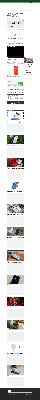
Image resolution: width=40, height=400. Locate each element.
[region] (15, 105)
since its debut (20, 40)
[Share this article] (7, 29)
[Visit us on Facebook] (22, 0)
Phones (12, 2)
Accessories (26, 2)
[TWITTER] (10, 96)
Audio (29, 2)
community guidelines (13, 103)
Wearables (14, 2)
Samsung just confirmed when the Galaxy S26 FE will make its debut (29, 62)
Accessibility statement (10, 394)
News (8, 15)
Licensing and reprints (28, 395)
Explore (9, 2)
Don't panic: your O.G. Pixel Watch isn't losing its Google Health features (28, 70)
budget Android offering (14, 62)
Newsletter (15, 395)
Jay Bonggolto (11, 15)
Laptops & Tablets (18, 2)
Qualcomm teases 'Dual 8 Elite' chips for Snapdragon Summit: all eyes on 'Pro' (29, 67)
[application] (15, 51)
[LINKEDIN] (11, 96)
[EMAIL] (12, 96)
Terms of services (14, 84)
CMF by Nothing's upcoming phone (19, 38)
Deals (31, 2)
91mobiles (8, 43)
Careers (14, 394)
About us (8, 395)
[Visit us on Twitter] (23, 0)
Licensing (21, 394)
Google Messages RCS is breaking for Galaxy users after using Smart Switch (29, 64)
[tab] (9, 107)
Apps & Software (23, 2)
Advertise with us (21, 395)
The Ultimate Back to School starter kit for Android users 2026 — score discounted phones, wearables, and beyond (29, 73)
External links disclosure (28, 394)
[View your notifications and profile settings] (30, 0)
